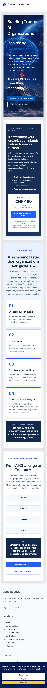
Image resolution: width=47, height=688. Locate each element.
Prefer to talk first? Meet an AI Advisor (23, 222)
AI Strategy (11, 636)
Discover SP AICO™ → (24, 564)
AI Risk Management (15, 639)
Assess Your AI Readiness (21, 98)
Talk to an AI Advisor (19, 104)
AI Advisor (10, 629)
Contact (9, 646)
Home (8, 623)
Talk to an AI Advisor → (23, 572)
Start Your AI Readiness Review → (23, 214)
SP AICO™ (10, 643)
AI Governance (12, 633)
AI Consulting (12, 626)
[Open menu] (42, 4)
